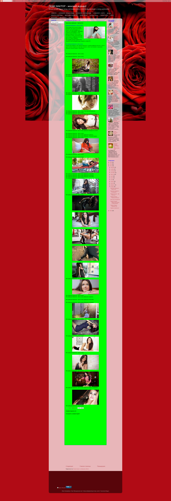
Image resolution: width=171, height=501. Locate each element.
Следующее (69, 466)
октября (112, 170)
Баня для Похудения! (115, 199)
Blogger (107, 491)
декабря (113, 167)
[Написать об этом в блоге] (79, 408)
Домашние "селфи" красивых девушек (116, 52)
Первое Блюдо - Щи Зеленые (114, 194)
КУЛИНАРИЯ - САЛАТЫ (99, 13)
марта (112, 183)
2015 (111, 164)
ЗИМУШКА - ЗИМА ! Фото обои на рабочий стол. (117, 120)
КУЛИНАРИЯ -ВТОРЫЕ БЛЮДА (83, 13)
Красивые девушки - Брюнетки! (116, 24)
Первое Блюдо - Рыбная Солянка (114, 197)
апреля (112, 181)
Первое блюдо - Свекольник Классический (117, 65)
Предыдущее (101, 466)
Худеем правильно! (114, 208)
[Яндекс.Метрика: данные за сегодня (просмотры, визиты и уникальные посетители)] (61, 487)
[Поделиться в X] (80, 408)
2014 (111, 165)
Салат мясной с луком (116, 132)
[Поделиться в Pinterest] (83, 408)
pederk (98, 491)
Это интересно (63, 17)
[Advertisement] (85, 455)
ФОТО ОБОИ (54, 17)
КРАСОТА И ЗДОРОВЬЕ (57, 15)
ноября (112, 169)
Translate (56, 25)
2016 (111, 162)
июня (112, 177)
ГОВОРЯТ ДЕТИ (104, 15)
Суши (70, 17)
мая (112, 179)
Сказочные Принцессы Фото (116, 78)
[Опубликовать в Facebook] (82, 408)
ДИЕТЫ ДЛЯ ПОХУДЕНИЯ (71, 15)
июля (112, 176)
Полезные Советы (94, 15)
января (112, 186)
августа (112, 174)
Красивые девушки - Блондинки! (116, 37)
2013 (111, 210)
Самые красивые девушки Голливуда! (116, 92)
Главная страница (85, 466)
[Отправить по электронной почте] (78, 408)
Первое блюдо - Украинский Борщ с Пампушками (114, 202)
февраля (113, 184)
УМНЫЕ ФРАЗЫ (83, 15)
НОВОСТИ (53, 13)
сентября (113, 172)
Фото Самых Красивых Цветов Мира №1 (116, 106)
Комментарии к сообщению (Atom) (81, 468)
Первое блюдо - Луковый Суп (113, 206)
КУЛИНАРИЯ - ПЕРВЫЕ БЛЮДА (66, 13)
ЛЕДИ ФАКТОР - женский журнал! (67, 6)
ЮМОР (112, 15)
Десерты (109, 13)
